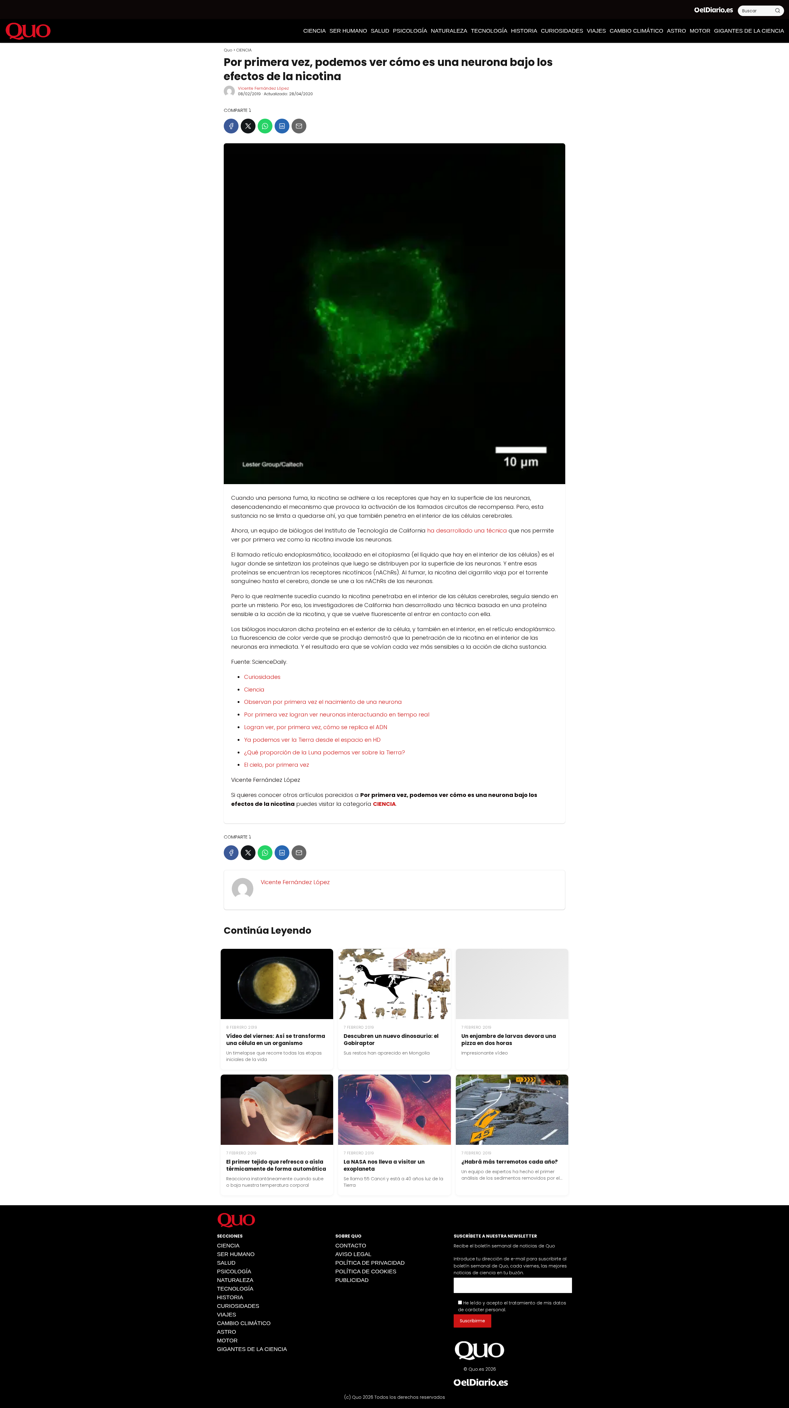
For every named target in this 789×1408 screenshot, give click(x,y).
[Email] (299, 126)
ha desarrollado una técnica (467, 530)
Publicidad (352, 1280)
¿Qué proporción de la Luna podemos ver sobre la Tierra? (324, 752)
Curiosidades (262, 677)
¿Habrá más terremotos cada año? (509, 1161)
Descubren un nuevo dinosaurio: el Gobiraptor (391, 1039)
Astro (676, 31)
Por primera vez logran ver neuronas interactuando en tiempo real (336, 714)
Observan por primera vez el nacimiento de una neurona (323, 702)
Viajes (596, 31)
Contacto (350, 1246)
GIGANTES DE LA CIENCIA (749, 31)
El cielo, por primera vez (276, 765)
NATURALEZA (449, 31)
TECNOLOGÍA (489, 31)
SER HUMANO (348, 31)
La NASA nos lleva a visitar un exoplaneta (384, 1165)
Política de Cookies (365, 1271)
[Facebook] (231, 126)
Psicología (410, 31)
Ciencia (254, 689)
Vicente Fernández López (263, 88)
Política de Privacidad (370, 1263)
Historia (524, 31)
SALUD (380, 31)
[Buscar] (777, 10)
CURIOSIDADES (562, 31)
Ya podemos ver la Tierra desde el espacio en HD (312, 740)
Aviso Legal (353, 1254)
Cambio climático (636, 31)
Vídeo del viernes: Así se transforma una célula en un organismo (275, 1039)
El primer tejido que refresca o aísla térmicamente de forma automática (276, 1165)
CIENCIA (314, 31)
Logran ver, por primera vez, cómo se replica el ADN (315, 727)
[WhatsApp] (265, 126)
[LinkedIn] (282, 126)
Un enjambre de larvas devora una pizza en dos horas (508, 1039)
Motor (700, 31)
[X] (248, 126)
